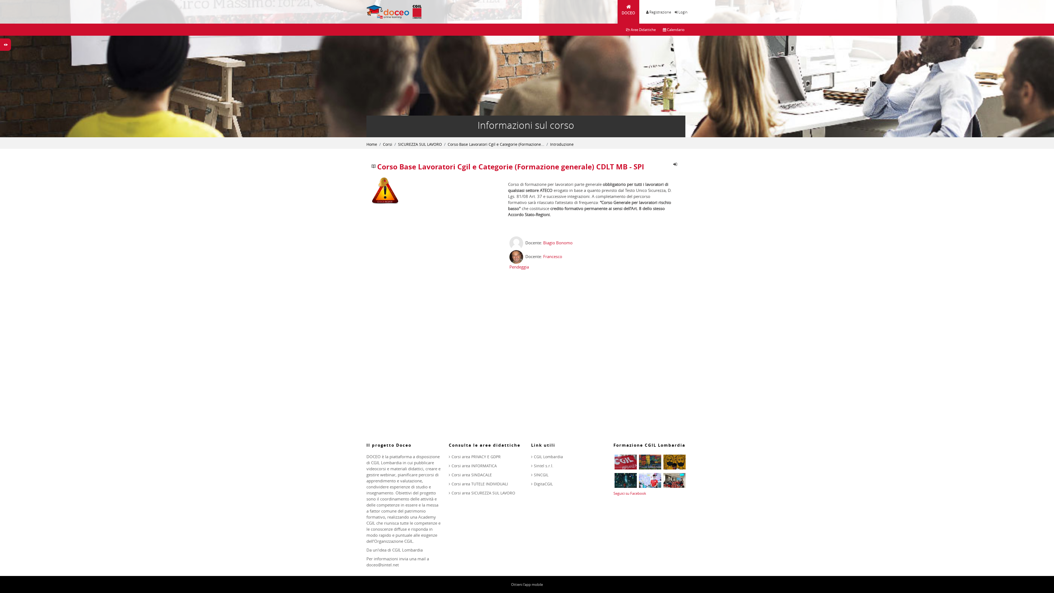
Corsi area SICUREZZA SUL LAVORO (483, 493)
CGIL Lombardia (548, 456)
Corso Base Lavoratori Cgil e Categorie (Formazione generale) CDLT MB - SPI (510, 167)
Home (371, 144)
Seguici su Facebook (629, 493)
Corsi (387, 144)
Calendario (675, 29)
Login (683, 12)
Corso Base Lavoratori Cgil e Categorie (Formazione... (496, 144)
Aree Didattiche (643, 29)
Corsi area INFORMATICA (474, 465)
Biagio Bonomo (558, 242)
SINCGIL (541, 474)
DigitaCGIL (543, 483)
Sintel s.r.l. (543, 465)
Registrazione (660, 12)
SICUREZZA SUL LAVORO (420, 144)
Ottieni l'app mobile (527, 584)
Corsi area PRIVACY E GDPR (476, 456)
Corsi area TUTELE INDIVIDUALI (480, 483)
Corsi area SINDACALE (472, 474)
